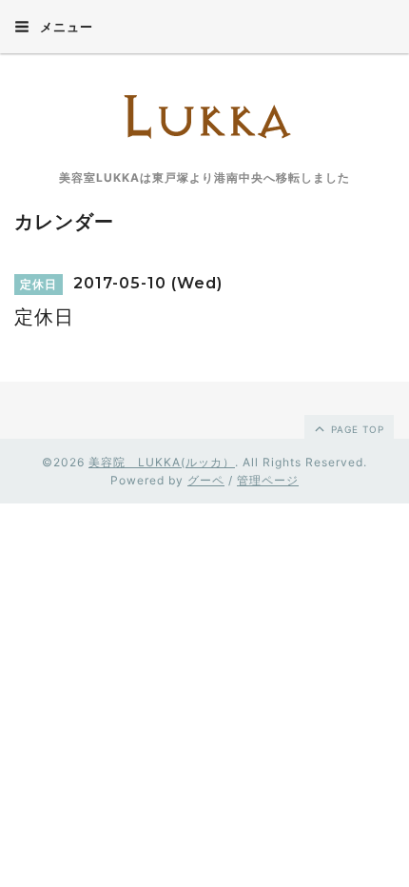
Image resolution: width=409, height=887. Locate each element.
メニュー (64, 26)
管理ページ (268, 480)
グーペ (205, 480)
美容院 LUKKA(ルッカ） (161, 462)
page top (355, 429)
